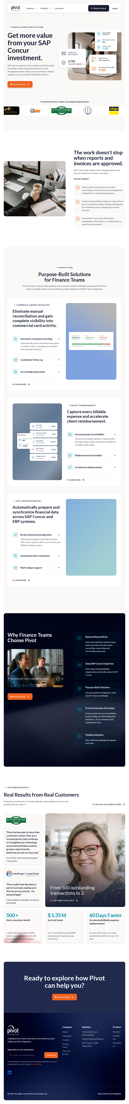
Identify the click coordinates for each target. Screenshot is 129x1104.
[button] (31, 8)
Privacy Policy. (37, 1064)
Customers (59, 8)
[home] (15, 8)
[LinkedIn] (10, 1072)
